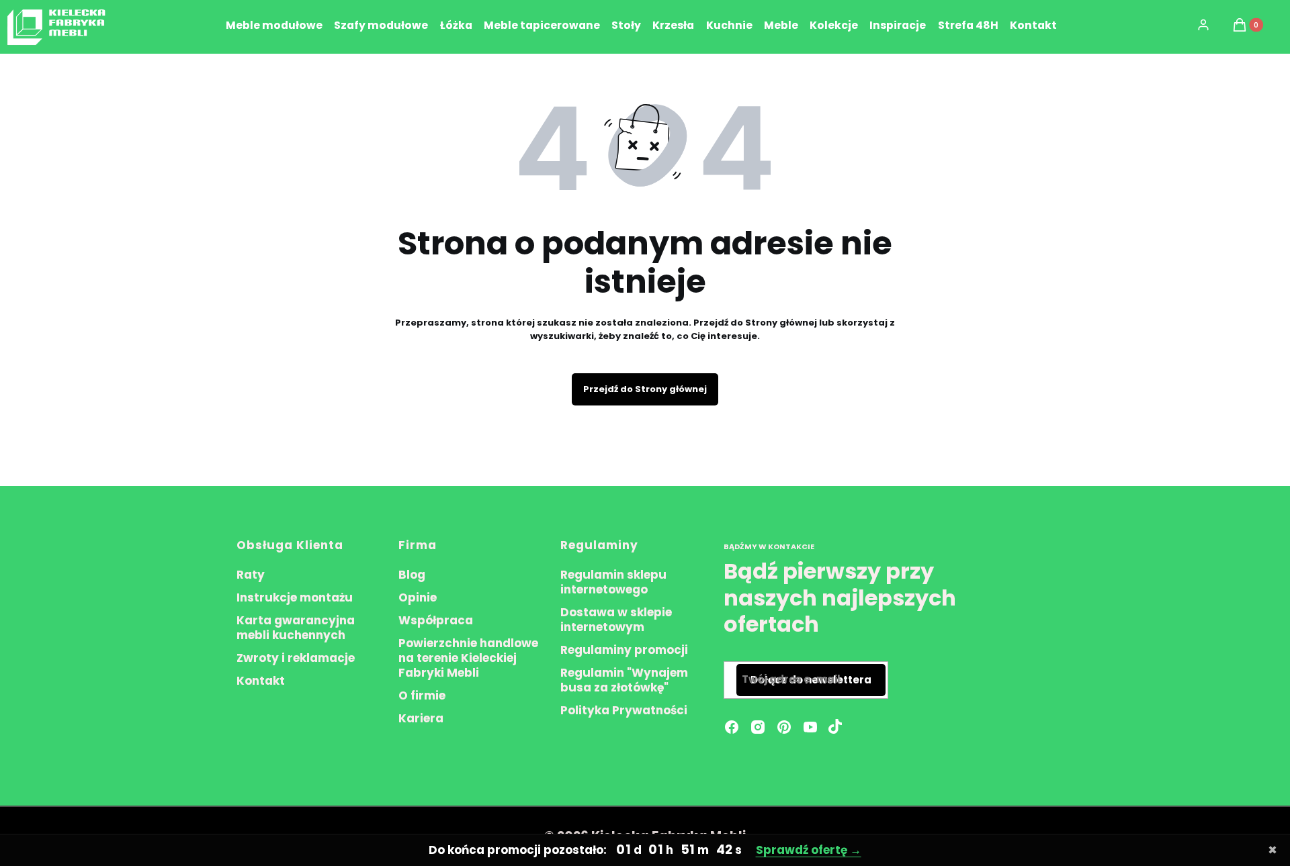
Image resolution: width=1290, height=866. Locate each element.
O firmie (421, 695)
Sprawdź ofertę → (808, 850)
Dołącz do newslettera (810, 680)
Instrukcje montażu (294, 597)
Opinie (417, 597)
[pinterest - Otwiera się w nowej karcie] (784, 727)
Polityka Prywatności (623, 710)
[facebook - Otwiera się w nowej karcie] (732, 727)
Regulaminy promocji (624, 650)
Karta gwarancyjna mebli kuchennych (295, 627)
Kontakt (260, 681)
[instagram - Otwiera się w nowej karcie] (758, 727)
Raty (250, 575)
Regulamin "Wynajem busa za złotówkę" (624, 680)
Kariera (420, 718)
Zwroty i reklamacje (295, 658)
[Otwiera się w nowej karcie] (835, 727)
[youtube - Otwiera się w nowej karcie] (810, 727)
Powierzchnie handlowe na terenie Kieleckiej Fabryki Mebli (468, 658)
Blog (411, 575)
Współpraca (435, 620)
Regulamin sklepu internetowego (613, 582)
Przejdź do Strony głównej (645, 389)
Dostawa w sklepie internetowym (616, 619)
